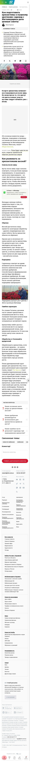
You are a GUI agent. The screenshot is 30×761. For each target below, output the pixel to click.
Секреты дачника (13, 7)
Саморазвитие (9, 643)
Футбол (7, 667)
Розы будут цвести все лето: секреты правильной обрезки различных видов (15, 152)
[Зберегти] (26, 61)
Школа (6, 638)
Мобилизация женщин (11, 583)
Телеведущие (5, 509)
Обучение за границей (11, 645)
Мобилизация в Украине (13, 576)
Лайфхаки (4, 7)
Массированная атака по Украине (14, 566)
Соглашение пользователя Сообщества (19, 501)
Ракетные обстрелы (10, 558)
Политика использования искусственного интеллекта (6, 523)
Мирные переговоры (10, 562)
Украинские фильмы (10, 620)
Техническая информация (19, 509)
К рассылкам (10, 697)
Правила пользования (8, 514)
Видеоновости (9, 545)
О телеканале (5, 506)
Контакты (18, 512)
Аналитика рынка (9, 653)
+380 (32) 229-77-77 (12, 737)
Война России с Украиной (13, 555)
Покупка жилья (9, 655)
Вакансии (18, 515)
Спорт (7, 663)
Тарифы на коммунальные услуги (14, 606)
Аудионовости (8, 548)
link (16, 479)
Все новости (9, 537)
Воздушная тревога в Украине (13, 564)
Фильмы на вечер (9, 622)
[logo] (11, 2)
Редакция (4, 500)
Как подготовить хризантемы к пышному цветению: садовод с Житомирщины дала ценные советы (23, 7)
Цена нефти (8, 599)
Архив (17, 521)
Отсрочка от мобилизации (12, 587)
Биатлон (7, 671)
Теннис (7, 669)
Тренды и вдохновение (11, 657)
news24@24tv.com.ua (8, 473)
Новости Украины (9, 541)
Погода (7, 550)
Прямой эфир (8, 543)
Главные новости (9, 539)
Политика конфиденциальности (7, 518)
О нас (3, 497)
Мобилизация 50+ (9, 581)
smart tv (7, 712)
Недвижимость (9, 651)
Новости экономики (11, 597)
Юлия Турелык (10, 24)
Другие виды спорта (10, 673)
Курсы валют (8, 601)
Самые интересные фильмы (12, 618)
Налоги (7, 608)
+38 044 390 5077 (20, 473)
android (7, 708)
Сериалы (7, 627)
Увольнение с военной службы (13, 578)
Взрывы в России (9, 569)
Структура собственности (20, 518)
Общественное (7, 147)
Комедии (7, 624)
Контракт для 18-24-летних (12, 585)
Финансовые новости (11, 603)
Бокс (6, 665)
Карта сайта (19, 524)
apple (18, 708)
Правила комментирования (21, 505)
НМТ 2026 (7, 640)
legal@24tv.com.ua (21, 738)
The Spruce (17, 370)
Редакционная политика (5, 503)
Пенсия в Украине (10, 610)
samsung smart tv (18, 712)
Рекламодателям (6, 511)
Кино (6, 616)
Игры (17, 526)
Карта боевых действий (11, 560)
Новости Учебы (10, 632)
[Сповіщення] (28, 2)
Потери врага (8, 571)
